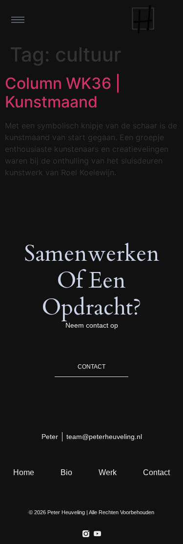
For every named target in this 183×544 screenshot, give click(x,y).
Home (23, 472)
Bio (66, 472)
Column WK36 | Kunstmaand (63, 92)
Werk (108, 472)
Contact (156, 472)
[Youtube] (97, 533)
